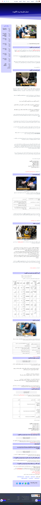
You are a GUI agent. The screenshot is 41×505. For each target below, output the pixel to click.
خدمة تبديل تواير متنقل (25, 497)
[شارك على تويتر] (23, 483)
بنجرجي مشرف (35, 356)
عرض (28, 43)
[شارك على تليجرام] (17, 483)
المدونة (20, 1)
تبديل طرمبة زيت (31, 478)
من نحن (28, 1)
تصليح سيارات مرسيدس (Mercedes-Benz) (4, 35)
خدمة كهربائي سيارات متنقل (25, 496)
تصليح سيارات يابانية (4, 49)
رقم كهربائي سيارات (33, 267)
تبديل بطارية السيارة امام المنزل (30, 171)
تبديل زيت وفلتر (27, 476)
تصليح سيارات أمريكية (4, 59)
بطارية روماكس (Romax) (5, 64)
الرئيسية (32, 1)
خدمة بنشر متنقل (37, 473)
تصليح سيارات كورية (4, 44)
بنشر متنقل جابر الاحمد (34, 433)
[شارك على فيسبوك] (28, 483)
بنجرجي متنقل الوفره (34, 387)
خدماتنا (24, 1)
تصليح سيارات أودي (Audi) (4, 29)
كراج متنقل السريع (34, 292)
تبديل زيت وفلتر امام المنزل (20, 476)
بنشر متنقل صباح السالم (33, 442)
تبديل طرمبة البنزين (37, 478)
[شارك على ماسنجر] (20, 483)
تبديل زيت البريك (33, 476)
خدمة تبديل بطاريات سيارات (25, 499)
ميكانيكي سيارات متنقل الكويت (36, 472)
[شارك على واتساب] (25, 483)
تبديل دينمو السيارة (33, 220)
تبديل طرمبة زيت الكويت (24, 478)
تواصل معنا (16, 1)
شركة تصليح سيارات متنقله (36, 471)
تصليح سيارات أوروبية (4, 54)
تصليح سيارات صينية (4, 39)
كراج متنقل (21, 503)
